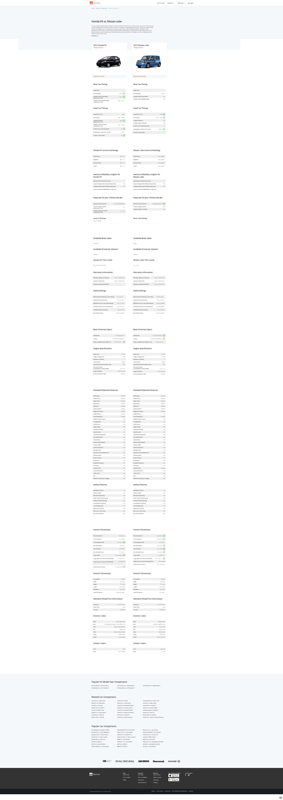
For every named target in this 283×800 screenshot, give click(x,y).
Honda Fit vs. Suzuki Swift (98, 703)
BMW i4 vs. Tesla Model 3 (123, 739)
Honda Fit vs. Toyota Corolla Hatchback (153, 717)
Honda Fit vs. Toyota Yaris (98, 700)
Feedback (155, 782)
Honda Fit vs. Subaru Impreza (124, 717)
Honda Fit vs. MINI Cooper (149, 703)
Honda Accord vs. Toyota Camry (100, 734)
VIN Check (180, 3)
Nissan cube (104, 8)
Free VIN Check (126, 777)
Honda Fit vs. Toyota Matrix (99, 712)
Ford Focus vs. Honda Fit (123, 715)
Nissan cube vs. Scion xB (98, 717)
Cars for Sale (160, 3)
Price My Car (141, 780)
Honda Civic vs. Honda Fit (98, 708)
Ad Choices (191, 791)
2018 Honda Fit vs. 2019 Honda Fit (125, 688)
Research (170, 3)
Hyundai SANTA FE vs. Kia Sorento (126, 730)
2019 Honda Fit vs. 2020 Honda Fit (151, 685)
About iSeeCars (157, 774)
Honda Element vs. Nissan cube (151, 700)
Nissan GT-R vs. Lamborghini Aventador (153, 741)
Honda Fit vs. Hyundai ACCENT (125, 710)
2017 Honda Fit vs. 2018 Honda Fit (125, 685)
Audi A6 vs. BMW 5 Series (149, 737)
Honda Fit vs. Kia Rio (122, 700)
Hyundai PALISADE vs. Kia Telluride (152, 732)
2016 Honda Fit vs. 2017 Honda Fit (100, 688)
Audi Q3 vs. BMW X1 (122, 744)
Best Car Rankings (142, 777)
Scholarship (156, 780)
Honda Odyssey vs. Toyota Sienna (100, 746)
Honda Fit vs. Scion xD (148, 712)
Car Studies (140, 774)
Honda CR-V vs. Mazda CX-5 (124, 734)
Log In (191, 3)
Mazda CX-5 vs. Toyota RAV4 (150, 730)
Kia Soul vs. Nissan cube (98, 710)
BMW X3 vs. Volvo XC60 (149, 739)
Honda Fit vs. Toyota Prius (124, 703)
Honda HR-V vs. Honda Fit (149, 705)
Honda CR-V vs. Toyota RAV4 (124, 741)
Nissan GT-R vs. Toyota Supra (125, 732)
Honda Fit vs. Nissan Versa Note (125, 712)
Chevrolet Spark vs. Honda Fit (150, 710)
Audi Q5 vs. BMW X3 (97, 741)
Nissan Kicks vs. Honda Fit (149, 715)
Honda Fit (98, 8)
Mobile (124, 780)
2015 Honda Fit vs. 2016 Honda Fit (100, 685)
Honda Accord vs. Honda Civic (150, 734)
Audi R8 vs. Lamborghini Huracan (151, 744)
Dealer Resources (142, 782)
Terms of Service (159, 791)
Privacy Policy (167, 791)
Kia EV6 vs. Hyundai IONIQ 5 (99, 744)
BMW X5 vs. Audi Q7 (122, 746)
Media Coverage (157, 777)
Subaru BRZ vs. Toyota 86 (98, 739)
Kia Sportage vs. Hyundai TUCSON (100, 730)
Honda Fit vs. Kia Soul (97, 705)
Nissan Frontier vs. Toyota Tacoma (126, 737)
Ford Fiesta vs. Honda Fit (98, 715)
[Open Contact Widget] (280, 797)
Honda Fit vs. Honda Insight (150, 708)
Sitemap (153, 791)
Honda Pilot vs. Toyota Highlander (100, 732)
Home (93, 8)
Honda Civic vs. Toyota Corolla (99, 737)
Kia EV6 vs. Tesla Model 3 (149, 746)
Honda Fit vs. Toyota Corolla (124, 708)
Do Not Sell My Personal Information (179, 791)
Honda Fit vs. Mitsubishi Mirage (125, 705)
